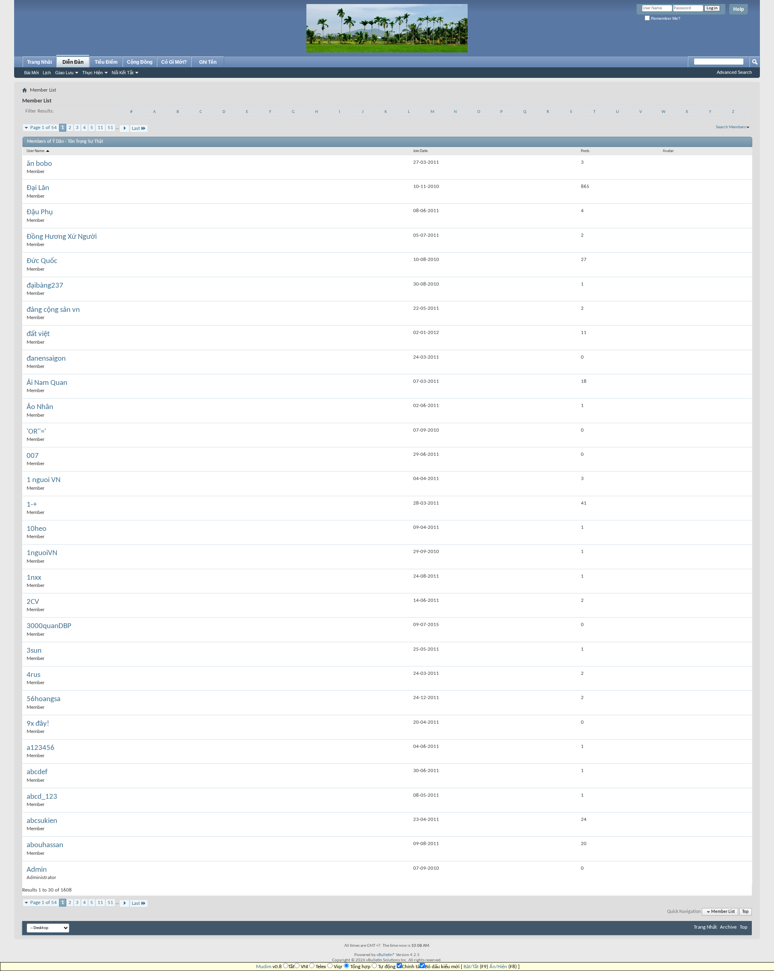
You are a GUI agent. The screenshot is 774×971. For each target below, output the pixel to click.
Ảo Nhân (40, 407)
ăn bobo (39, 164)
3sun (34, 651)
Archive (728, 927)
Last (136, 128)
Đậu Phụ (40, 212)
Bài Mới (31, 72)
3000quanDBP (49, 626)
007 (33, 456)
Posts (585, 151)
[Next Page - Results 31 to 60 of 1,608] (124, 128)
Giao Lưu (64, 72)
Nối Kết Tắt (122, 72)
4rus (33, 675)
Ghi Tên (207, 62)
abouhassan (45, 845)
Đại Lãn (38, 188)
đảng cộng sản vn (53, 310)
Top (745, 912)
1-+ (32, 505)
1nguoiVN (42, 553)
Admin (37, 870)
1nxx (34, 578)
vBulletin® (386, 955)
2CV (33, 602)
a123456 (40, 748)
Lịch (47, 72)
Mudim (263, 966)
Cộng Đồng (139, 62)
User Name (36, 151)
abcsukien (42, 821)
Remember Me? (665, 18)
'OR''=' (36, 432)
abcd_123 (42, 797)
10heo (36, 529)
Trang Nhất (39, 62)
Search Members (731, 127)
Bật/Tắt (471, 966)
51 (110, 127)
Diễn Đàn (72, 62)
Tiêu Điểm (106, 62)
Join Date (420, 151)
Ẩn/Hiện (498, 966)
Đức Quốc (42, 261)
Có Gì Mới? (174, 62)
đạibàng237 (45, 286)
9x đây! (38, 724)
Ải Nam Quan (47, 383)
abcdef (37, 772)
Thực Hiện (92, 72)
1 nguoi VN (43, 480)
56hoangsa (43, 699)
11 (100, 127)
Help (738, 9)
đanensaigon (46, 359)
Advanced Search (734, 72)
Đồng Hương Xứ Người (62, 237)
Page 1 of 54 (43, 127)
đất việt (38, 334)
